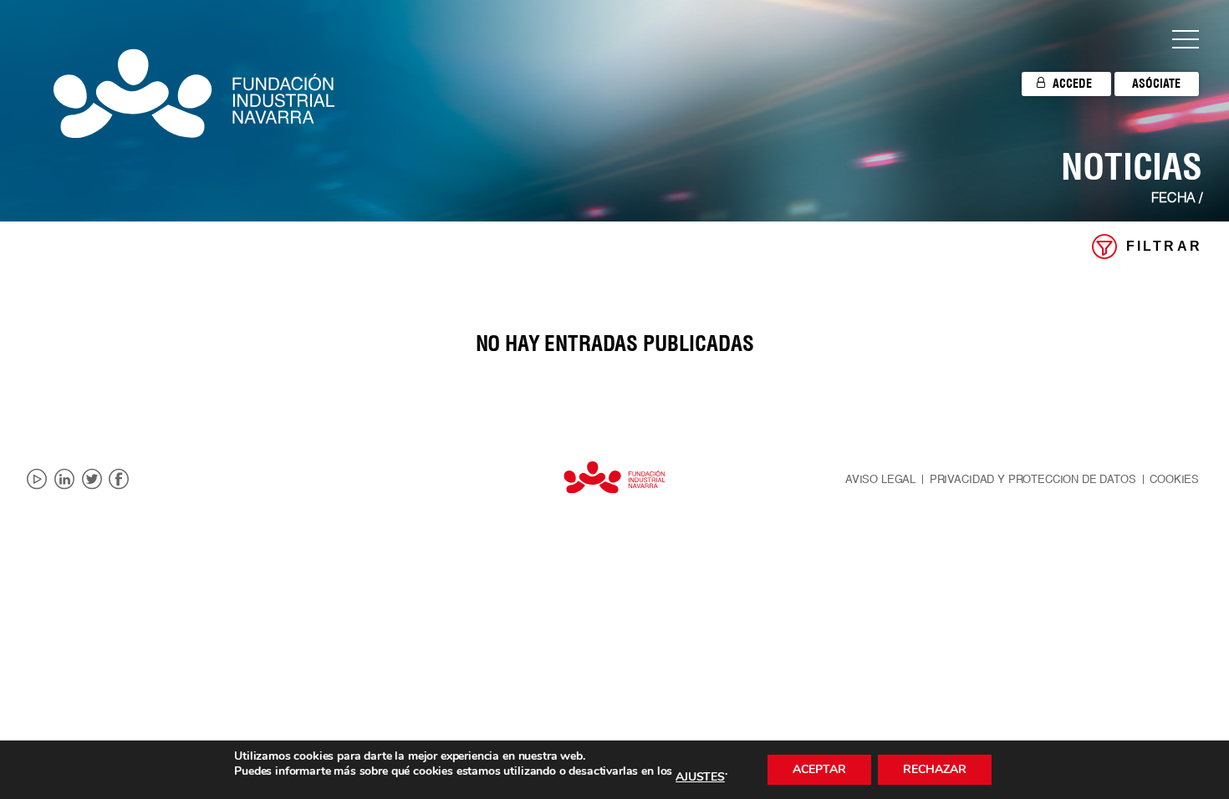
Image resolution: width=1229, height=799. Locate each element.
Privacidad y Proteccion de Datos (1033, 480)
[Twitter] (92, 480)
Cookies (1174, 480)
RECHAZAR (934, 769)
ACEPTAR (819, 769)
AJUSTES (700, 777)
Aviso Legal (880, 480)
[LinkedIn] (64, 480)
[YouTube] (37, 480)
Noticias (1131, 166)
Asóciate (1156, 83)
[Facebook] (119, 480)
